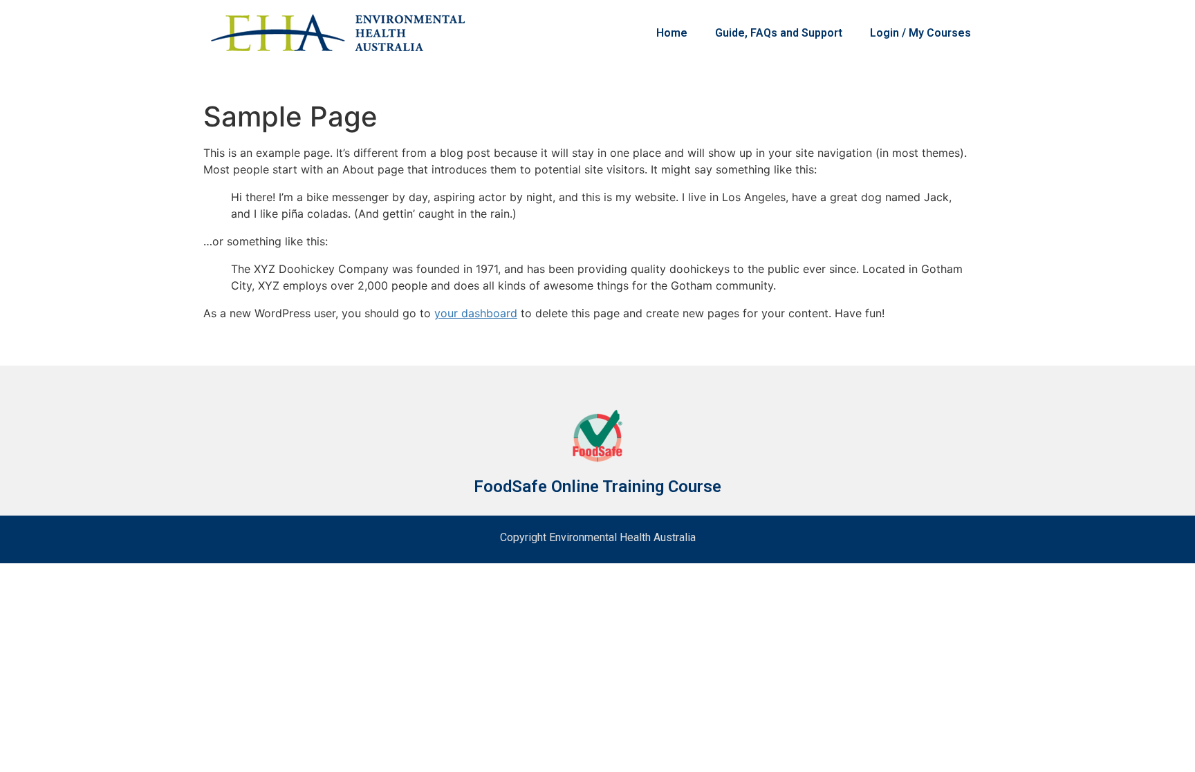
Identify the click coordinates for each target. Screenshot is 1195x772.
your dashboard (475, 313)
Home (671, 32)
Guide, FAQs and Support (778, 32)
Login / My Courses (920, 32)
